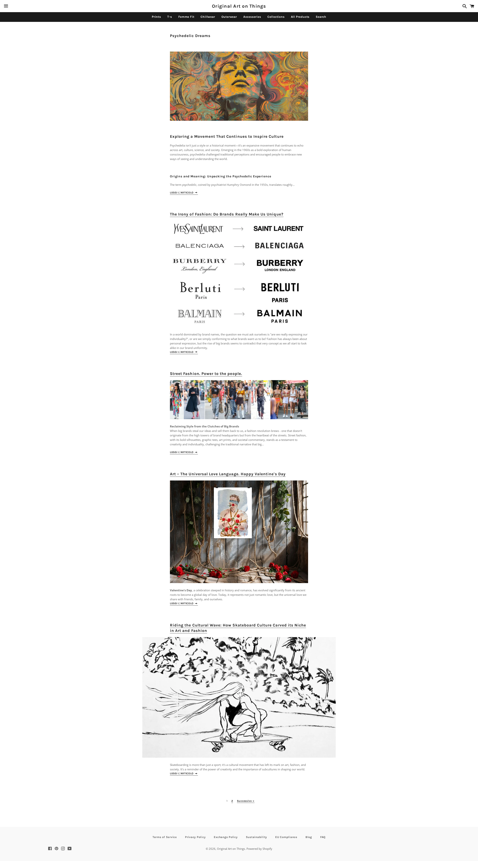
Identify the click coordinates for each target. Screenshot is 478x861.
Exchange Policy (226, 837)
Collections (276, 17)
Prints (156, 17)
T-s (169, 17)
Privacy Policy (195, 837)
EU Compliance (286, 837)
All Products (300, 17)
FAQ (322, 837)
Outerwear (229, 17)
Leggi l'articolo (182, 192)
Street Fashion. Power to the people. (206, 373)
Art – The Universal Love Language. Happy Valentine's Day (228, 474)
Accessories (252, 17)
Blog (308, 837)
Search (321, 17)
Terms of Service (165, 837)
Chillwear (208, 17)
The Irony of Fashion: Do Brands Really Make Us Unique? (226, 214)
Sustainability (256, 837)
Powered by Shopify (259, 849)
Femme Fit (186, 17)
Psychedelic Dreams (190, 35)
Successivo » (245, 801)
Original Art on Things (239, 6)
